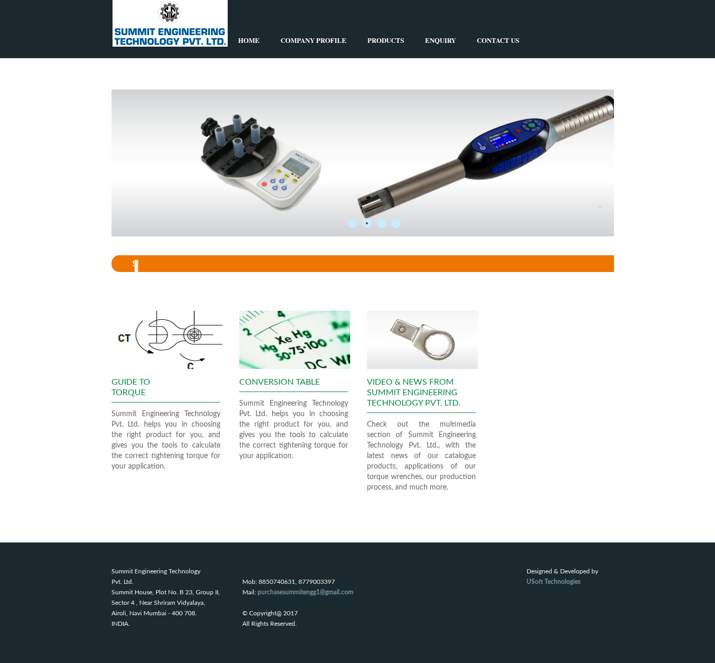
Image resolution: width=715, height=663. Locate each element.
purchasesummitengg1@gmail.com (305, 592)
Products (385, 40)
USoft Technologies (553, 582)
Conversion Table (279, 382)
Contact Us (498, 40)
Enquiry (440, 40)
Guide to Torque (130, 387)
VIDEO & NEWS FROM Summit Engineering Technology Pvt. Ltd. (414, 392)
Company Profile (314, 40)
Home (249, 40)
